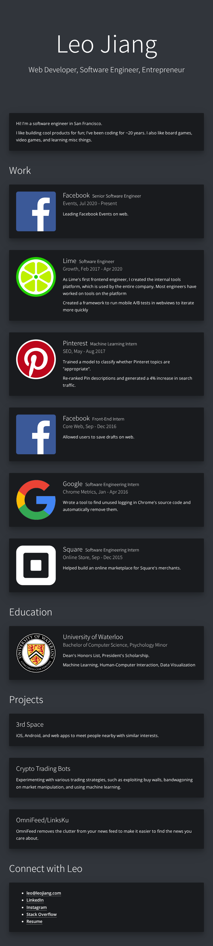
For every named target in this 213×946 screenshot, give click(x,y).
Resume (34, 921)
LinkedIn (35, 900)
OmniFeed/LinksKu (42, 819)
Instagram (36, 907)
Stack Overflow (41, 914)
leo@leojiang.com (43, 893)
